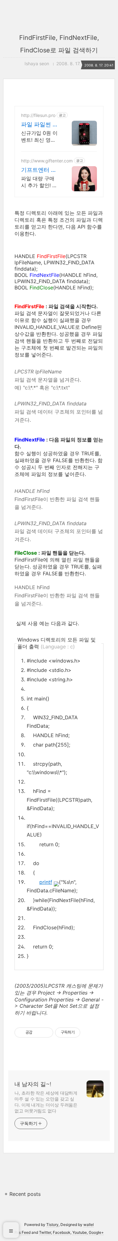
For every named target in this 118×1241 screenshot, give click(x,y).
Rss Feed (22, 1232)
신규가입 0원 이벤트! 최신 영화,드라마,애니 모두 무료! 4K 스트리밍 (40, 136)
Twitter (45, 1232)
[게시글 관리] (46, 1032)
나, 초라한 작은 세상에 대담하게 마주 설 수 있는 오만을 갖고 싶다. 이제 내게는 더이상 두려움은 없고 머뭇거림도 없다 (45, 1101)
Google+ (96, 1232)
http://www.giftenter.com (47, 160)
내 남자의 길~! (32, 1084)
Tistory (52, 1224)
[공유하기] (38, 1032)
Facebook (61, 1232)
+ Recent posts (22, 1194)
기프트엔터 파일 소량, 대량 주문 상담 (39, 170)
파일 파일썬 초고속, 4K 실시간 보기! (39, 124)
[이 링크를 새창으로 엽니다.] (56, 882)
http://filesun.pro (38, 115)
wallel (88, 1224)
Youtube (79, 1232)
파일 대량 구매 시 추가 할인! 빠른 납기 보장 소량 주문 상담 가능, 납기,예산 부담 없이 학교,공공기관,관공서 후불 (40, 182)
